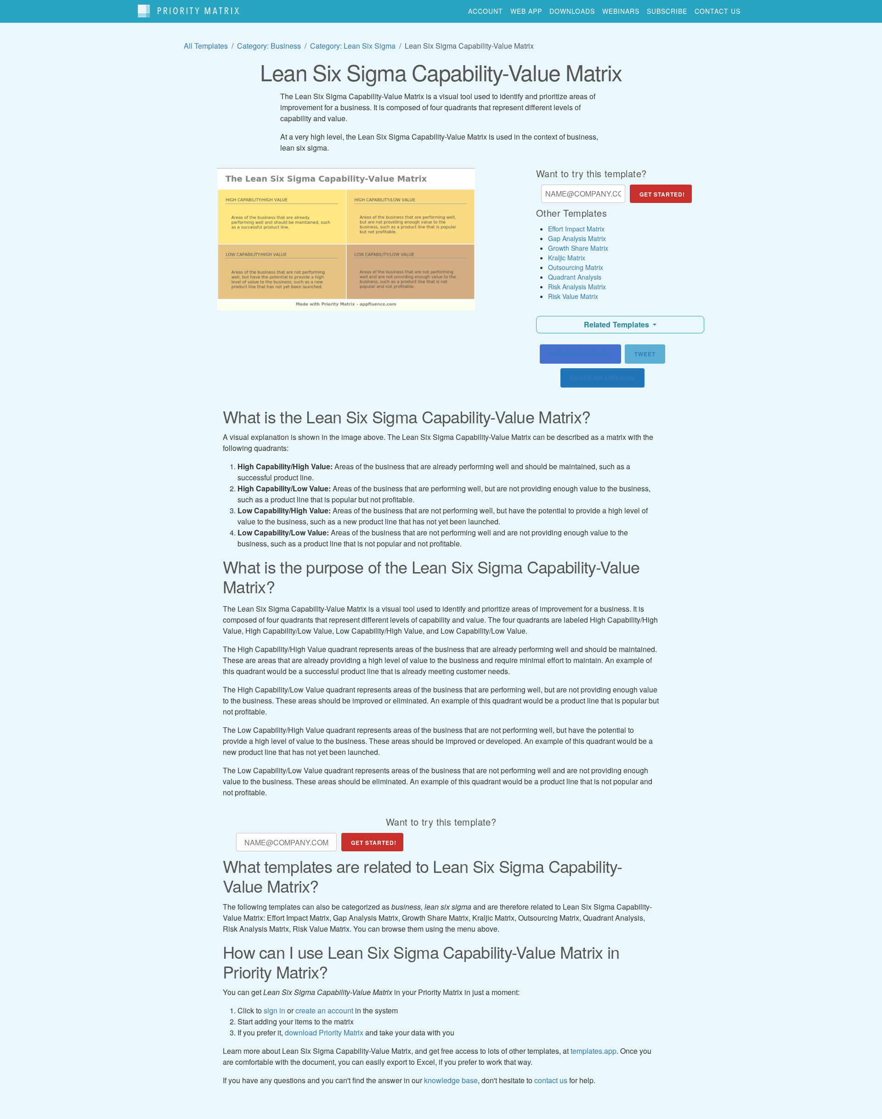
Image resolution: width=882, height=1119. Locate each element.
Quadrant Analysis (574, 276)
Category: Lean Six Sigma (353, 45)
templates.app (593, 1051)
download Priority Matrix (324, 1032)
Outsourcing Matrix (575, 267)
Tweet (645, 354)
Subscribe (667, 11)
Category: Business (269, 45)
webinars (620, 11)
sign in (274, 1010)
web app (526, 11)
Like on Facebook (580, 354)
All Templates (206, 45)
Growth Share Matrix (578, 248)
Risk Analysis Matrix (577, 286)
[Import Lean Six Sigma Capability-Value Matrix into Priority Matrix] (346, 239)
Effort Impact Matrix (576, 228)
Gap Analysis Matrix (577, 238)
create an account (324, 1010)
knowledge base (451, 1080)
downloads (572, 11)
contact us (718, 11)
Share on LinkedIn (602, 378)
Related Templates (617, 324)
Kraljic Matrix (566, 257)
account (485, 11)
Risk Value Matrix (573, 296)
